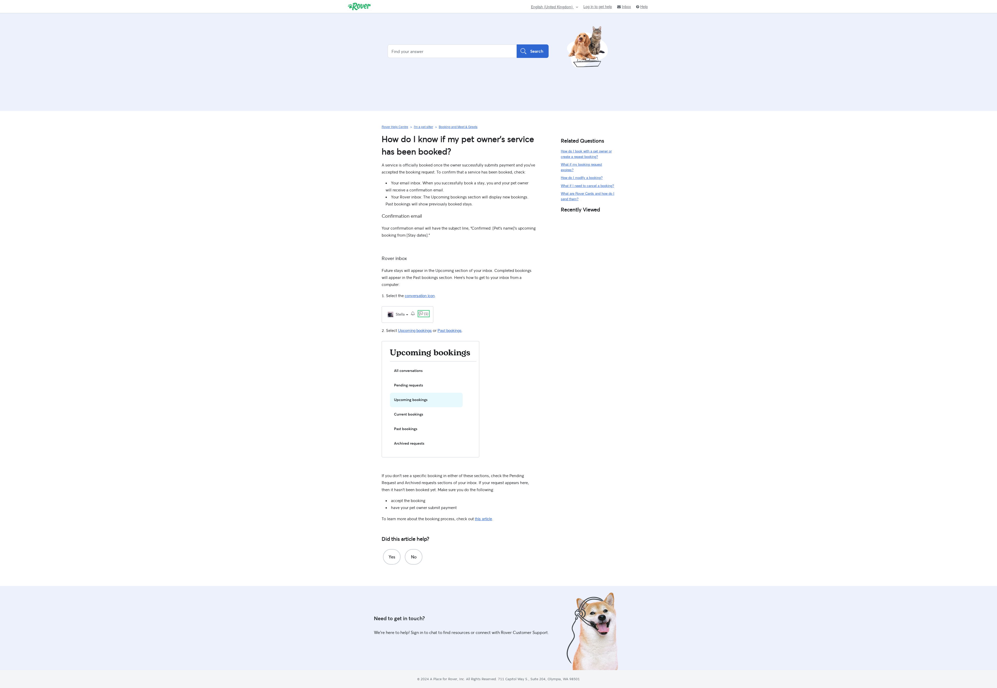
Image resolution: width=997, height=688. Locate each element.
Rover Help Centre (395, 126)
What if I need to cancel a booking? (587, 185)
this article (483, 518)
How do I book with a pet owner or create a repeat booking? (586, 154)
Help (644, 7)
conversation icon (420, 295)
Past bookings (449, 330)
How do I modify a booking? (582, 177)
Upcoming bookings (415, 330)
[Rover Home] (359, 6)
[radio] (392, 557)
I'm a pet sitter (423, 126)
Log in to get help (597, 6)
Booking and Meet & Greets (458, 126)
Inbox (626, 7)
